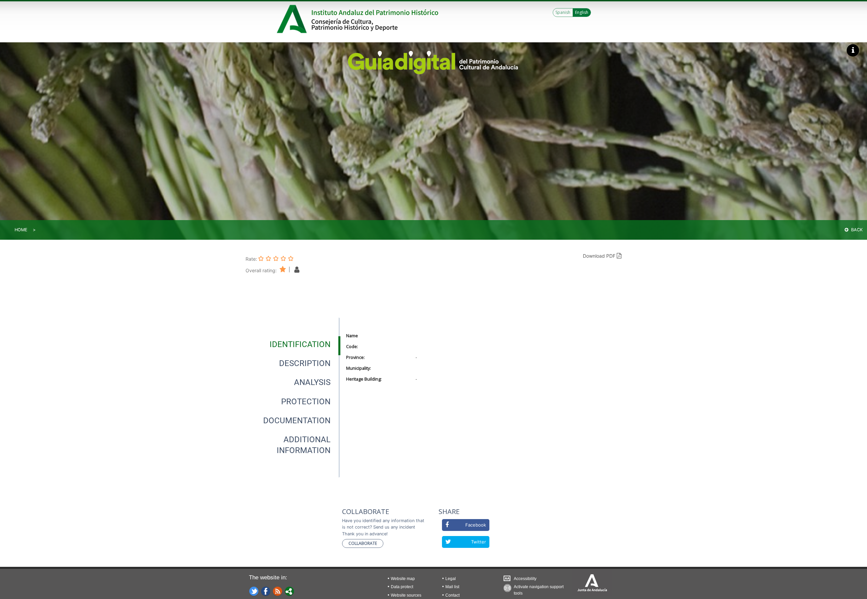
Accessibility (525, 578)
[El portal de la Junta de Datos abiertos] (289, 591)
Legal (450, 578)
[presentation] (293, 344)
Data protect (402, 586)
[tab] (300, 344)
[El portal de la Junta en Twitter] (254, 591)
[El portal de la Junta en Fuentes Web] (278, 591)
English (581, 12)
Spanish (562, 12)
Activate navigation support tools (539, 588)
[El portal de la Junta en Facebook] (266, 591)
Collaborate (362, 543)
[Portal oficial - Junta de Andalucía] (293, 19)
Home (21, 229)
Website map (403, 578)
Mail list (452, 586)
